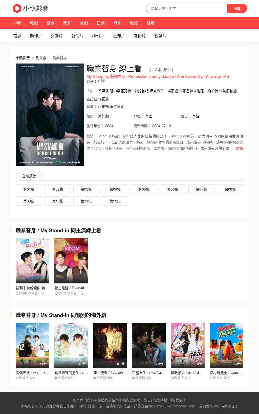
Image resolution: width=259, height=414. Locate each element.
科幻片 (98, 35)
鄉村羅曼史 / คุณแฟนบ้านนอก (233, 372)
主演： (92, 90)
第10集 (57, 200)
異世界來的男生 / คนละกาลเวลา (79, 372)
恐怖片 (119, 35)
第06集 (172, 189)
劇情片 (140, 35)
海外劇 (41, 57)
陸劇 (67, 23)
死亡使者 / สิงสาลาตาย (111, 372)
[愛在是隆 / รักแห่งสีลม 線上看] (71, 260)
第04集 (115, 189)
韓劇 (34, 23)
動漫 (134, 23)
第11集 (86, 200)
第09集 (28, 200)
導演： (92, 106)
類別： (92, 115)
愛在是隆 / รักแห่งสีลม (71, 287)
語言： (186, 115)
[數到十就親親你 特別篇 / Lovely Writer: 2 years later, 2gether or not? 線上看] (32, 260)
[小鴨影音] (31, 8)
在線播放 (29, 175)
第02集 (57, 189)
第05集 (143, 189)
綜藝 (151, 23)
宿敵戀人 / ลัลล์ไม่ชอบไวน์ (191, 372)
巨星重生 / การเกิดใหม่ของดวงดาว (159, 372)
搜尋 (237, 8)
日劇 (101, 23)
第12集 (115, 200)
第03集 (86, 189)
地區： (139, 115)
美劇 (84, 23)
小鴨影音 (23, 57)
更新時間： (142, 125)
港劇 (117, 23)
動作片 (36, 35)
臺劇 (51, 23)
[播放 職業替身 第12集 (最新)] (50, 115)
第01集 (28, 189)
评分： (92, 81)
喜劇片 (57, 35)
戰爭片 (160, 35)
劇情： (92, 135)
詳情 (239, 148)
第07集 (201, 189)
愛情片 (77, 35)
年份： (95, 125)
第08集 (230, 189)
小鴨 (17, 23)
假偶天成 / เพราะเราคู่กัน (35, 372)
